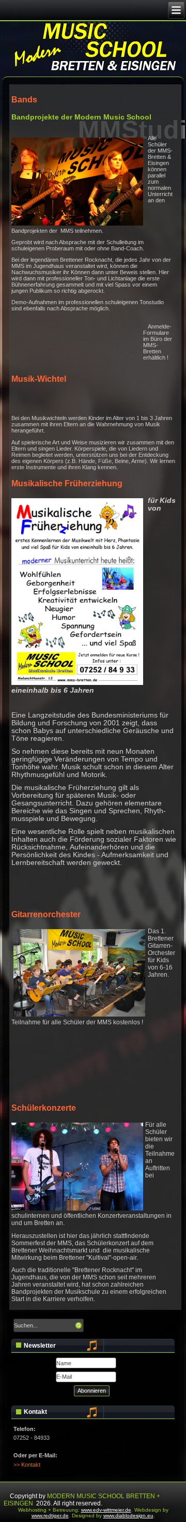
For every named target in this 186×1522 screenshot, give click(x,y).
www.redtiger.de (50, 1515)
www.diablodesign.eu (128, 1515)
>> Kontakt (26, 1464)
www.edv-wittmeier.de (106, 1510)
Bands (24, 99)
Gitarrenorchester (46, 914)
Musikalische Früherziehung (66, 483)
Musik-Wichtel (38, 378)
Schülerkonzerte (43, 1107)
